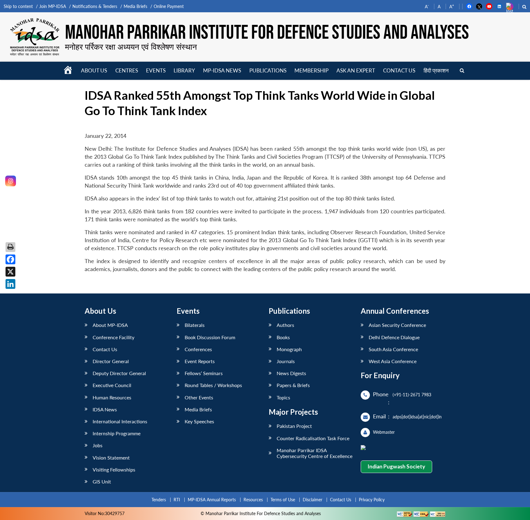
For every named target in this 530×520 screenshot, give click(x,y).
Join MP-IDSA (52, 6)
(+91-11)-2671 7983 (412, 394)
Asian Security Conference (397, 325)
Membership (311, 70)
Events (156, 70)
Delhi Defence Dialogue (394, 337)
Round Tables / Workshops (213, 385)
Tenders (159, 499)
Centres (126, 70)
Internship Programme (116, 433)
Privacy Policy (372, 499)
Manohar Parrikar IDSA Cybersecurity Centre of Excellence (314, 453)
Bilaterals (195, 325)
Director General (111, 361)
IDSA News (105, 409)
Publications (267, 70)
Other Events (199, 397)
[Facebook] (10, 259)
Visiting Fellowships (114, 469)
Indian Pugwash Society (396, 466)
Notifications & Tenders (94, 6)
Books (283, 337)
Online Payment (169, 6)
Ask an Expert (355, 70)
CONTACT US (399, 70)
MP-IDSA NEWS (222, 70)
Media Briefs (135, 6)
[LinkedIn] (10, 284)
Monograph (289, 349)
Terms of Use (283, 499)
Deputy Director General (119, 373)
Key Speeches (199, 421)
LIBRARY (184, 70)
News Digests (291, 373)
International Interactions (120, 421)
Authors (285, 325)
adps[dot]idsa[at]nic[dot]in (417, 416)
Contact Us (105, 349)
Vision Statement (111, 457)
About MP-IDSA (110, 325)
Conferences (198, 349)
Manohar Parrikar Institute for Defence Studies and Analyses (267, 33)
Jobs (97, 445)
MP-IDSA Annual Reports (212, 499)
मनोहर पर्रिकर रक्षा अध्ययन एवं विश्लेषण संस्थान (131, 47)
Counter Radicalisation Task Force (313, 438)
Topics (283, 397)
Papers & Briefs (293, 385)
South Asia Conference (393, 349)
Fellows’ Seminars (204, 373)
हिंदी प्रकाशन (436, 70)
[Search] (462, 71)
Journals (286, 361)
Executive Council (112, 385)
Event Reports (200, 361)
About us (94, 70)
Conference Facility (113, 337)
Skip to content (18, 6)
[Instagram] (10, 181)
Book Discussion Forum (210, 337)
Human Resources (112, 397)
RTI (177, 499)
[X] (10, 272)
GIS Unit (102, 481)
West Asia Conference (393, 361)
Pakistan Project (294, 426)
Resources (253, 499)
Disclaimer (312, 499)
